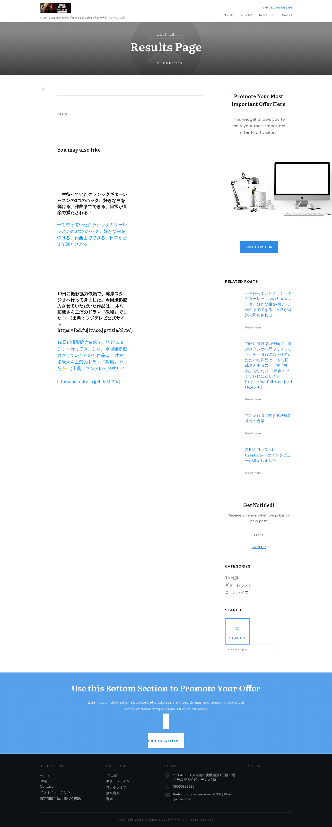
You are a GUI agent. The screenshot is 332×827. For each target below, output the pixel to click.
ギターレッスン (238, 585)
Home (45, 775)
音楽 (109, 799)
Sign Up (259, 547)
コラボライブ (236, 592)
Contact (46, 786)
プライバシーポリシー (57, 792)
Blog (43, 781)
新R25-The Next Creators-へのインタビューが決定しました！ (268, 454)
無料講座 (113, 793)
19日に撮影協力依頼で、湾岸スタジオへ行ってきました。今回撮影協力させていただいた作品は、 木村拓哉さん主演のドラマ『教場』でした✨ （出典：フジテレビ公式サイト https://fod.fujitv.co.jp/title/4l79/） (96, 311)
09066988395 (183, 786)
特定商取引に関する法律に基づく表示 (268, 417)
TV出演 (231, 577)
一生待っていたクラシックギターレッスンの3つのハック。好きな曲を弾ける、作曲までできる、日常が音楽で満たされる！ (92, 203)
